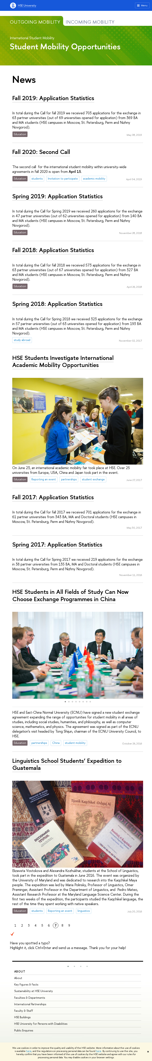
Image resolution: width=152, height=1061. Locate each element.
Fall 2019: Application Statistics (53, 98)
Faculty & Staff (23, 1011)
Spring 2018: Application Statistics (57, 304)
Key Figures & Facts (26, 984)
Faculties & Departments (29, 998)
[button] (16, 655)
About (19, 971)
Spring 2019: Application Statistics (57, 196)
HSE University (27, 5)
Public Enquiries (23, 1030)
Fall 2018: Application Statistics (53, 250)
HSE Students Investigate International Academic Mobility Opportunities (63, 361)
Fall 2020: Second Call (41, 152)
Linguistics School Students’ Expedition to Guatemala (67, 764)
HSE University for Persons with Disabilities (40, 1024)
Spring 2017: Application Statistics (57, 544)
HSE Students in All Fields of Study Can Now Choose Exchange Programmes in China (70, 595)
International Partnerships (30, 1004)
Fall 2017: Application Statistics (53, 497)
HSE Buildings (22, 1017)
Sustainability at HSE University (33, 991)
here (28, 1051)
